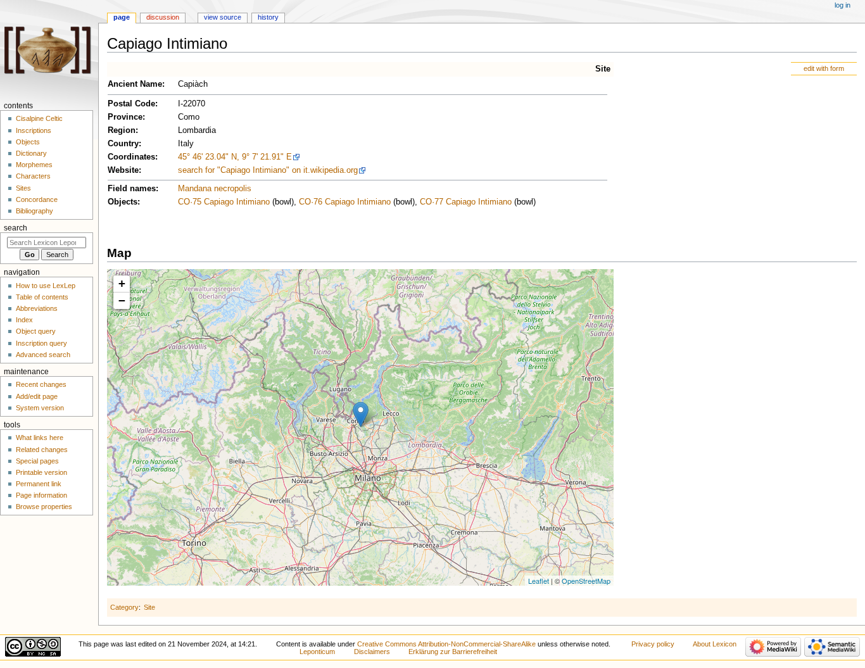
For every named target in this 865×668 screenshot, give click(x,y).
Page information (41, 495)
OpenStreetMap (586, 581)
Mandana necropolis (214, 188)
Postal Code (131, 103)
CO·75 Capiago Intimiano (224, 202)
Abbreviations (37, 308)
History (268, 17)
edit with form (824, 68)
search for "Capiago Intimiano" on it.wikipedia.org (268, 170)
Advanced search (43, 354)
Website (123, 170)
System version (40, 408)
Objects (122, 202)
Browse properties (44, 506)
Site (602, 69)
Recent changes (41, 384)
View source (222, 17)
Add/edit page (37, 396)
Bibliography (34, 211)
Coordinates (131, 157)
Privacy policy (652, 644)
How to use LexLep (45, 285)
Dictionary (31, 153)
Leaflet (538, 581)
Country (123, 143)
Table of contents (42, 297)
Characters (33, 176)
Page (121, 17)
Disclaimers (372, 651)
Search (15, 228)
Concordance (37, 199)
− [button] (121, 300)
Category (124, 607)
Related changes (42, 449)
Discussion (162, 17)
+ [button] (121, 283)
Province (125, 117)
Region (122, 130)
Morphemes (34, 164)
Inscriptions (33, 130)
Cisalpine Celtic (39, 118)
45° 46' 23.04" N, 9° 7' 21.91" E (235, 157)
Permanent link (38, 484)
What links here (39, 437)
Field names (132, 188)
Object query (36, 331)
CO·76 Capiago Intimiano (345, 202)
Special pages (37, 461)
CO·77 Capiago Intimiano (466, 202)
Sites (23, 188)
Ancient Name (135, 84)
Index (24, 320)
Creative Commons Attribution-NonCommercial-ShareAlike (446, 644)
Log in (842, 5)
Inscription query (41, 343)
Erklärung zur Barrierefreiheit (452, 651)
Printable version (41, 472)
